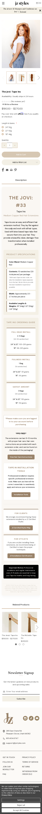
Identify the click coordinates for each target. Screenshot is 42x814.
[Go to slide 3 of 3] (23, 644)
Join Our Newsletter (8, 768)
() (39, 3)
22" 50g (8, 130)
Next (38, 77)
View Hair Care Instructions (21, 457)
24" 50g (8, 127)
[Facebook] (3, 170)
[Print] (11, 170)
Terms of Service (30, 762)
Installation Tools (21, 495)
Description (21, 180)
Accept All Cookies (21, 810)
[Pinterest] (15, 170)
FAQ (4, 774)
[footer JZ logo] (8, 718)
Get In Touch (9, 757)
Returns (26, 766)
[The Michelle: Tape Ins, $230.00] (29, 622)
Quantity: (5, 140)
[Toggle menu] (3, 3)
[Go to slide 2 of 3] (20, 644)
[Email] (7, 170)
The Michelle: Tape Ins (29, 636)
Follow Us (8, 762)
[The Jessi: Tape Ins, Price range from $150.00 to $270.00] (10, 622)
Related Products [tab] (21, 604)
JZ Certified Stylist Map (21, 528)
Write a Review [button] (11, 104)
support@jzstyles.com (15, 743)
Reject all (21, 805)
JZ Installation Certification (21, 556)
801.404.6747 (12, 738)
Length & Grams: (9, 123)
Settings (21, 800)
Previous (3, 77)
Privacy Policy (29, 757)
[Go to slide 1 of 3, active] (16, 644)
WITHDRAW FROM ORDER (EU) (29, 772)
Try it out (23, 12)
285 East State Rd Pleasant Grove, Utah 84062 (18, 732)
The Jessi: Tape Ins (10, 635)
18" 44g (8, 134)
